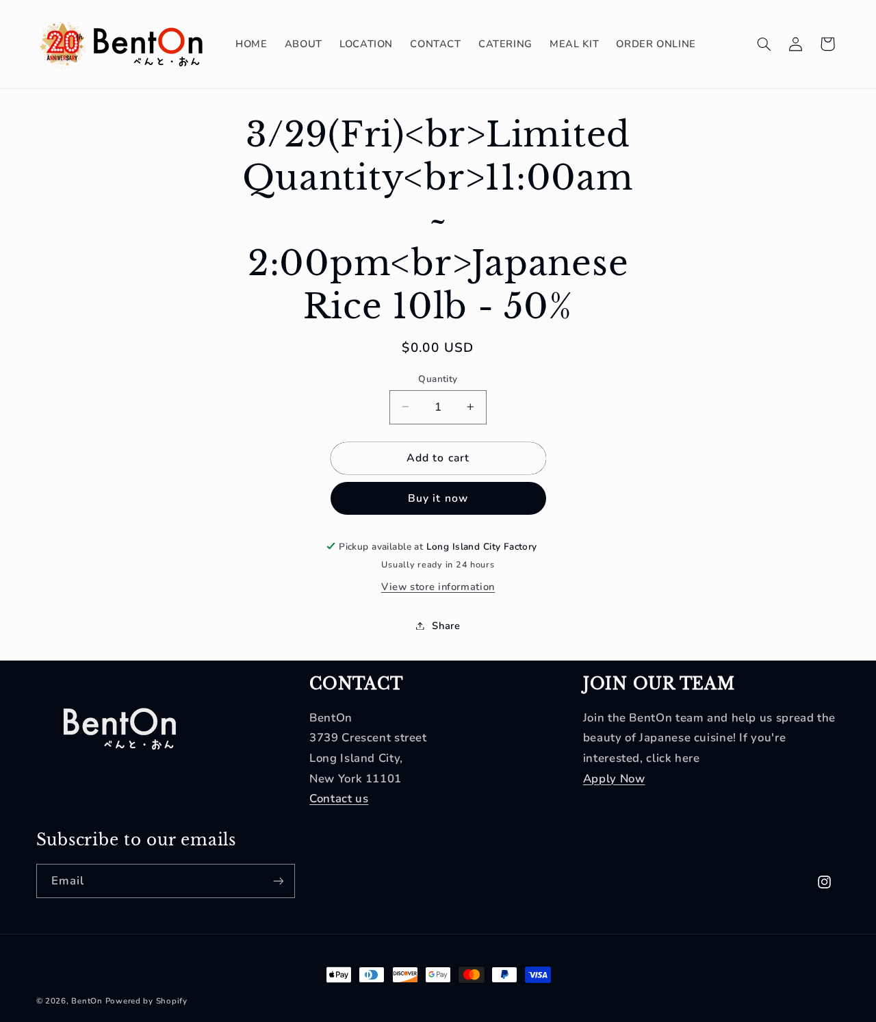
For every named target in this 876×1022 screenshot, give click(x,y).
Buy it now (438, 498)
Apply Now (614, 779)
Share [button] (446, 625)
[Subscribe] (278, 880)
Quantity (437, 378)
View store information (438, 586)
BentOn (86, 1000)
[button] (764, 44)
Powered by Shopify (146, 1000)
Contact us (338, 798)
